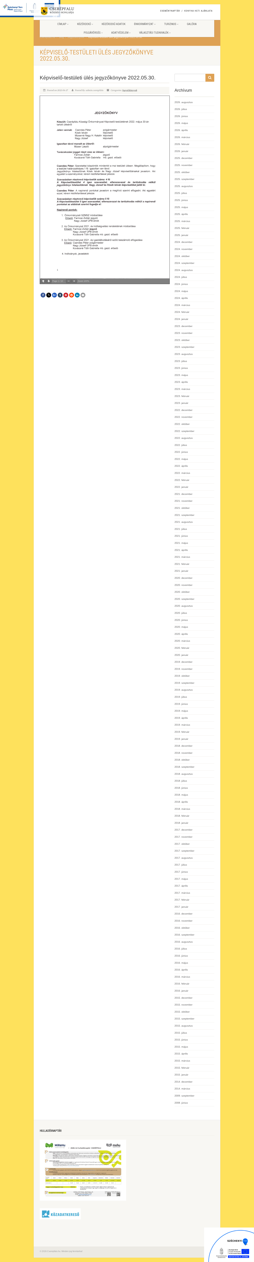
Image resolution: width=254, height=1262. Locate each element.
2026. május (181, 123)
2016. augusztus (184, 941)
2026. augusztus (184, 102)
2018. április (181, 801)
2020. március (182, 640)
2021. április (181, 550)
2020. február (182, 648)
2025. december (183, 158)
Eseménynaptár (170, 11)
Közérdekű (84, 24)
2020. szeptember (184, 599)
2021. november (183, 500)
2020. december (183, 578)
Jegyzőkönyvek (129, 90)
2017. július (181, 864)
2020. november (183, 585)
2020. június (181, 620)
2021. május (181, 543)
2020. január (181, 655)
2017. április (181, 885)
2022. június (181, 452)
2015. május (181, 1046)
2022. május (181, 459)
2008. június (181, 1102)
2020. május (181, 626)
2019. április (181, 717)
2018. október (182, 759)
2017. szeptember (184, 850)
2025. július (181, 193)
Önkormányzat (143, 24)
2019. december (183, 661)
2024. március (182, 305)
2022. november (183, 417)
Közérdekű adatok (113, 24)
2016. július (181, 948)
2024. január (181, 319)
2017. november (183, 836)
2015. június (181, 1039)
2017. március (182, 892)
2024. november (183, 249)
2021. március (182, 557)
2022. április (181, 466)
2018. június (181, 787)
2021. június (181, 535)
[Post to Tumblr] (60, 295)
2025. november (183, 165)
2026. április (181, 130)
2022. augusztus (184, 438)
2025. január (181, 235)
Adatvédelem (119, 32)
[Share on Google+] (54, 295)
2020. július (181, 613)
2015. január (181, 1074)
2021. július (181, 529)
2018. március (182, 808)
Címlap (61, 24)
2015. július (181, 1032)
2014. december (183, 1081)
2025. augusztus (184, 186)
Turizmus (170, 24)
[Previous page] (43, 281)
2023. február (182, 396)
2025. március (182, 221)
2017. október (182, 843)
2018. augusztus (184, 774)
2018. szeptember (184, 766)
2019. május (181, 710)
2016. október (182, 927)
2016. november (183, 920)
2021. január (181, 570)
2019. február (182, 731)
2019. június (181, 704)
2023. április (181, 382)
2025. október (182, 172)
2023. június (181, 368)
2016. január (181, 990)
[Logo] (67, 11)
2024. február (182, 312)
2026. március (182, 137)
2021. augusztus (184, 522)
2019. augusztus (184, 689)
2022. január (181, 487)
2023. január (181, 403)
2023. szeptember (184, 347)
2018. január (181, 822)
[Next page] (48, 281)
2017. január (181, 906)
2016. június (181, 955)
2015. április (181, 1053)
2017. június (181, 871)
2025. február (182, 228)
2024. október (182, 256)
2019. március (182, 724)
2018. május (181, 794)
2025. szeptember (184, 179)
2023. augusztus (184, 354)
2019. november (183, 669)
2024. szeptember (184, 263)
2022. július (181, 445)
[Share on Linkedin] (77, 295)
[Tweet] (48, 295)
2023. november (183, 333)
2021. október (182, 508)
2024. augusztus (184, 270)
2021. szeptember (184, 515)
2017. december (183, 829)
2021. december (183, 494)
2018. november (183, 752)
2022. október (182, 424)
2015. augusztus (184, 1025)
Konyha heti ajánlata (198, 11)
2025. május (181, 207)
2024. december (183, 242)
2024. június (181, 284)
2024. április (181, 298)
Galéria (192, 24)
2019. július (181, 696)
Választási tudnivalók (153, 32)
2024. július (181, 277)
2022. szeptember (184, 431)
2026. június (181, 116)
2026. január (181, 151)
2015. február (182, 1067)
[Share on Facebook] (43, 295)
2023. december (183, 326)
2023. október (182, 340)
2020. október (182, 591)
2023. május (181, 375)
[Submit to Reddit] (71, 295)
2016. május (181, 962)
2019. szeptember (184, 683)
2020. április (181, 634)
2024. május (181, 291)
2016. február (182, 983)
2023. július (181, 361)
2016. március (182, 976)
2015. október (182, 1011)
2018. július (181, 780)
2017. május (181, 878)
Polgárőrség (92, 32)
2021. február (182, 564)
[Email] (83, 295)
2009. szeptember (184, 1095)
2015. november (183, 1004)
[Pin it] (65, 295)
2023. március (182, 389)
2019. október (182, 675)
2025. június (181, 200)
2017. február (182, 899)
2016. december (183, 913)
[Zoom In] (74, 281)
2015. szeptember (184, 1018)
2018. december (183, 745)
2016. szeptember (184, 934)
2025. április (181, 214)
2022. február (182, 480)
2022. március (182, 473)
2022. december (183, 410)
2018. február (182, 815)
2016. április (181, 969)
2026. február (182, 144)
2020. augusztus (184, 605)
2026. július (181, 109)
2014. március (182, 1088)
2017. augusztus (184, 857)
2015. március (182, 1060)
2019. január (181, 739)
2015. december (183, 997)
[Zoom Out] (68, 281)
